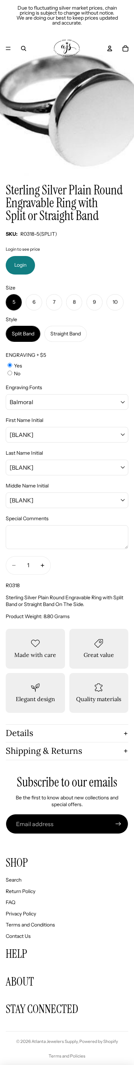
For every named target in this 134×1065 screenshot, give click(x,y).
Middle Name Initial (27, 485)
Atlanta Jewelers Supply (54, 1041)
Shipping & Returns (44, 750)
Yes (18, 365)
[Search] (23, 48)
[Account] (110, 48)
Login (20, 265)
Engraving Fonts (24, 387)
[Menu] (8, 48)
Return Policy (20, 891)
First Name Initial (24, 420)
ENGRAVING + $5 (26, 355)
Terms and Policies (67, 1056)
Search (13, 880)
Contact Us (18, 936)
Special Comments (27, 518)
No (17, 373)
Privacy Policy (21, 913)
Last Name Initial (24, 453)
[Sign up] (118, 824)
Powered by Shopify (98, 1041)
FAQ (10, 902)
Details (19, 732)
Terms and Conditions (30, 925)
